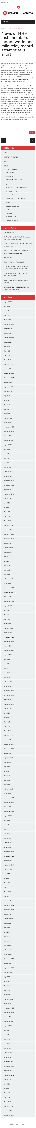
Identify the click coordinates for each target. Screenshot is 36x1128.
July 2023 (7, 449)
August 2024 (8, 391)
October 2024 (8, 382)
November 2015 (9, 856)
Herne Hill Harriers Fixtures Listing (14, 262)
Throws (8, 209)
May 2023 (7, 458)
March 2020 (7, 623)
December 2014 (9, 905)
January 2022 (8, 530)
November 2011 (9, 1066)
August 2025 (8, 342)
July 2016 (7, 820)
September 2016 (9, 811)
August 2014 (8, 923)
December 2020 (9, 588)
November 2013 (9, 959)
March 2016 (7, 838)
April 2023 (7, 463)
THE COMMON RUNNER (14, 180)
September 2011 (9, 1075)
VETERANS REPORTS (13, 191)
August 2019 (8, 655)
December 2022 (9, 480)
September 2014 (9, 918)
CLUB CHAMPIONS (12, 169)
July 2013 (7, 977)
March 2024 (7, 413)
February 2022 (8, 525)
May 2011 (7, 1093)
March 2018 (7, 731)
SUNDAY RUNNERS (12, 206)
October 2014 (8, 914)
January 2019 (8, 686)
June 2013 (7, 981)
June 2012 (7, 1035)
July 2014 (7, 927)
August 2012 (8, 1026)
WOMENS (9, 213)
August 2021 (8, 552)
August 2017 (8, 762)
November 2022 (9, 485)
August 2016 (8, 816)
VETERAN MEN (13, 195)
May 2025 (7, 351)
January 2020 (8, 632)
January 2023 (8, 476)
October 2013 (8, 963)
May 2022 (7, 512)
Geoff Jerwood (23, 28)
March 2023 (7, 467)
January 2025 (8, 369)
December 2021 (9, 534)
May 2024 (7, 404)
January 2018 (8, 740)
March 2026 (7, 320)
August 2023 (8, 445)
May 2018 (7, 722)
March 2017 (7, 784)
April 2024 (7, 409)
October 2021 (8, 543)
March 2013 (7, 994)
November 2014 (9, 909)
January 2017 (8, 793)
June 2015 (7, 878)
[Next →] (32, 140)
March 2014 (7, 945)
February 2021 (8, 579)
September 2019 (9, 650)
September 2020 (9, 601)
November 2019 (9, 641)
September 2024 (9, 387)
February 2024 (8, 418)
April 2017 (7, 780)
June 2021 (7, 561)
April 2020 (7, 619)
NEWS (31, 132)
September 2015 (9, 865)
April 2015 (7, 887)
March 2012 (7, 1048)
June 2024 (7, 400)
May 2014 (7, 936)
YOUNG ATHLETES (12, 220)
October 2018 (8, 699)
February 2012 (8, 1053)
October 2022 (8, 489)
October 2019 (8, 646)
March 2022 (7, 521)
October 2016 (8, 807)
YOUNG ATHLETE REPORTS (15, 198)
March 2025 (7, 360)
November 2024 (9, 378)
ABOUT (6, 152)
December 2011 (9, 1061)
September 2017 (9, 758)
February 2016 (8, 842)
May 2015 (7, 883)
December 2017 (9, 744)
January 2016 (8, 847)
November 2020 (9, 592)
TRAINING (7, 203)
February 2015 (8, 896)
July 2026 (7, 306)
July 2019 (7, 659)
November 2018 (9, 695)
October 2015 (8, 860)
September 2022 (9, 494)
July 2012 (7, 1030)
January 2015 (8, 901)
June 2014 (7, 932)
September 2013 (9, 968)
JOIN (5, 161)
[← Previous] (3, 140)
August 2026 (8, 302)
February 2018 (8, 735)
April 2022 (7, 516)
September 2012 (9, 1021)
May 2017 (7, 775)
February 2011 (8, 1106)
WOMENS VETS (11, 216)
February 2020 (8, 628)
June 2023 (7, 454)
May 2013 (7, 985)
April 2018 (7, 726)
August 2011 (8, 1079)
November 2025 (9, 328)
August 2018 (8, 708)
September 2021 (9, 547)
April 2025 (7, 355)
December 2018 (9, 690)
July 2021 (7, 556)
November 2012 (9, 1012)
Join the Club (8, 257)
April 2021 (7, 570)
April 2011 (7, 1097)
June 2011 (7, 1088)
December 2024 (9, 373)
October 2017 (8, 753)
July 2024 (7, 395)
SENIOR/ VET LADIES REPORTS (16, 188)
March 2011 (7, 1102)
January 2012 (8, 1057)
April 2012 (7, 1044)
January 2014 (8, 954)
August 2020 (8, 606)
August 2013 (8, 972)
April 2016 (7, 834)
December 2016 (9, 798)
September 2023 (9, 440)
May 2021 (7, 565)
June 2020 (7, 610)
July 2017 (7, 766)
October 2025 (8, 333)
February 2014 (8, 950)
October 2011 (8, 1070)
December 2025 (9, 324)
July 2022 (7, 503)
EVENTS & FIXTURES (11, 157)
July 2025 (7, 346)
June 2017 (7, 771)
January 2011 (8, 1111)
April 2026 (7, 315)
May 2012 (7, 1039)
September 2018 (9, 704)
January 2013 (8, 1003)
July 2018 (7, 713)
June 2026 (7, 311)
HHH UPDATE (10, 176)
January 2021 (8, 583)
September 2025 (9, 337)
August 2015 (8, 869)
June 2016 (7, 825)
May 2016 (7, 829)
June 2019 (7, 664)
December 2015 (9, 851)
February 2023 (8, 471)
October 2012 (8, 1017)
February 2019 (8, 682)
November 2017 (9, 749)
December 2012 (9, 1008)
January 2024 (8, 422)
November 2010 (9, 1115)
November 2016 (9, 802)
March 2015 (7, 892)
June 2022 (7, 507)
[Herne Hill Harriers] (18, 14)
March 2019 (7, 677)
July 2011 (7, 1084)
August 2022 (8, 498)
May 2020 (7, 614)
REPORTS (7, 184)
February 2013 (8, 999)
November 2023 (9, 431)
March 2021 (7, 574)
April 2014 (7, 941)
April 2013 (7, 990)
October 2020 (8, 597)
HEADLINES (10, 173)
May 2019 (7, 668)
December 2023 (9, 427)
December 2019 (9, 637)
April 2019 (7, 673)
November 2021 (9, 539)
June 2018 (7, 717)
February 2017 (8, 789)
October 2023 (8, 436)
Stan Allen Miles (9, 232)
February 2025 (8, 364)
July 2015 (7, 874)
